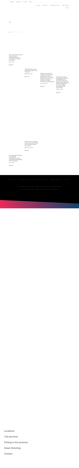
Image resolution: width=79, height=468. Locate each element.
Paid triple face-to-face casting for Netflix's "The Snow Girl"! (31, 70)
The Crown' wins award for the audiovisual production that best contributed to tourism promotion (16, 57)
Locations (38, 5)
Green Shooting (65, 5)
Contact (67, 7)
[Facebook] (35, 183)
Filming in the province (54, 5)
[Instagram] (44, 183)
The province (45, 5)
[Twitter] (38, 183)
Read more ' (11, 64)
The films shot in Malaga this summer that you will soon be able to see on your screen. (31, 143)
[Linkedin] (41, 183)
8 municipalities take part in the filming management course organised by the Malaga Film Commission (15, 158)
